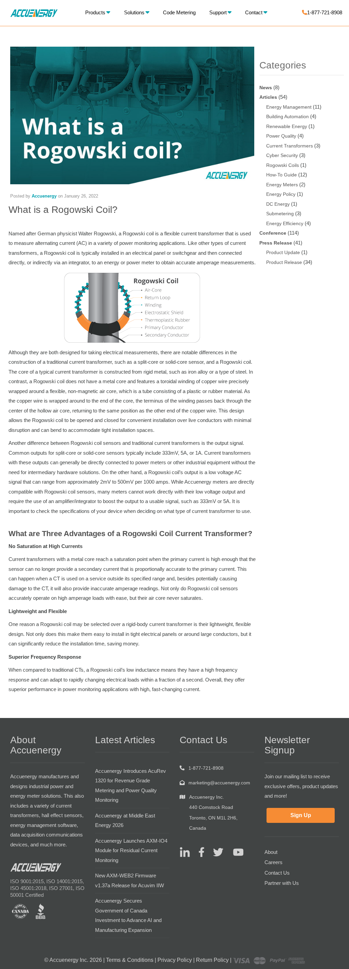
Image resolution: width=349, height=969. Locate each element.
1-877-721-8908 (324, 12)
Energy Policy (280, 194)
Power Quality (281, 136)
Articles (268, 97)
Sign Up (300, 815)
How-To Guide (281, 174)
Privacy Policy (174, 960)
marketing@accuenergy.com (219, 782)
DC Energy (278, 204)
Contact (253, 12)
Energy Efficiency (284, 223)
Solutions (134, 12)
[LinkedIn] (185, 852)
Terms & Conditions (129, 960)
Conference (272, 233)
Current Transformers (289, 146)
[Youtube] (234, 852)
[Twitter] (215, 852)
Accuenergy (44, 196)
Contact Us (277, 873)
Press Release (275, 243)
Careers (273, 862)
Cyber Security (282, 155)
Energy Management (289, 107)
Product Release (284, 262)
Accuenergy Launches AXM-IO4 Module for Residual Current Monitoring (131, 850)
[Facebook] (199, 852)
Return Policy (212, 960)
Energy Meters (282, 184)
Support (218, 12)
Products (95, 12)
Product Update (283, 252)
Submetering (280, 213)
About (270, 852)
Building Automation (287, 116)
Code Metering (179, 12)
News (265, 87)
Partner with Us (281, 883)
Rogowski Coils (282, 165)
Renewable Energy (286, 126)
